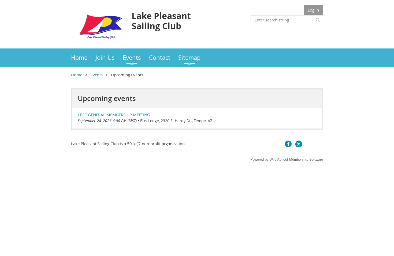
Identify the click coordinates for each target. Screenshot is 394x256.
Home (76, 74)
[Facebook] (288, 144)
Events (97, 74)
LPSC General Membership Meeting (114, 114)
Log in (313, 10)
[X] (298, 144)
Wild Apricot (279, 159)
